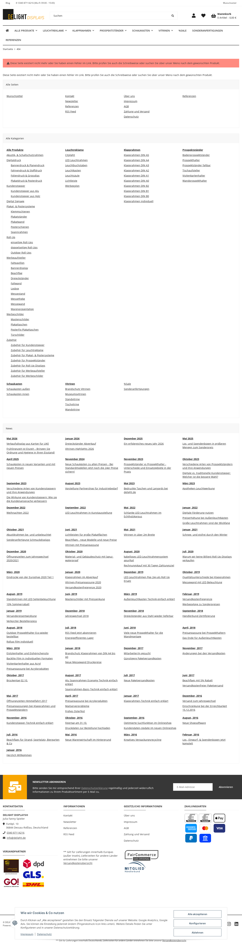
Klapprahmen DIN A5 (136, 155)
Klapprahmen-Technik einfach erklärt (146, 701)
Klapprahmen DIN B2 (136, 186)
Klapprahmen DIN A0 (136, 180)
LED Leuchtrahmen (76, 160)
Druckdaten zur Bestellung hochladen (87, 728)
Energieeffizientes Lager (79, 638)
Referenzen (70, 828)
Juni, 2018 (130, 627)
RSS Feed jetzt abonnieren (80, 632)
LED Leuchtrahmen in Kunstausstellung (88, 512)
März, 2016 (130, 734)
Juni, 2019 (71, 594)
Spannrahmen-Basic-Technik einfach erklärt (91, 689)
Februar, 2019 (190, 594)
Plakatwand (17, 221)
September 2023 (16, 483)
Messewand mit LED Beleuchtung (202, 582)
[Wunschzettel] (203, 15)
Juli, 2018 (70, 627)
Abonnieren (226, 787)
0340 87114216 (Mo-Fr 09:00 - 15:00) (36, 2)
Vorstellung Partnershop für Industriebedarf (91, 488)
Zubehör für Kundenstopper (27, 345)
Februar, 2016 (190, 734)
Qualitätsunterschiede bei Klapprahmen (206, 577)
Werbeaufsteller (16, 257)
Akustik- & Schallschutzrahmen (25, 155)
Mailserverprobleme (77, 706)
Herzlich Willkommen (19, 755)
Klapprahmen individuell (138, 201)
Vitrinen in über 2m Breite (139, 534)
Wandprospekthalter (194, 180)
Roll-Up (11, 237)
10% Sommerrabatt (18, 604)
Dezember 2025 (133, 438)
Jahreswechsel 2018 (77, 616)
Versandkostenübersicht (77, 863)
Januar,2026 (72, 438)
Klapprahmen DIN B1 (136, 191)
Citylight (70, 155)
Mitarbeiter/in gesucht (137, 653)
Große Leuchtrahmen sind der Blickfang (206, 523)
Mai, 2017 (12, 695)
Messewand (18, 304)
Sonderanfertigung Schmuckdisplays (28, 539)
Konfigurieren (197, 923)
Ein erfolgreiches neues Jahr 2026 (144, 443)
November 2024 (75, 459)
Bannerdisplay (19, 268)
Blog (8, 2)
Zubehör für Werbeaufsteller (28, 370)
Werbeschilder (15, 314)
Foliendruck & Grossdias (25, 175)
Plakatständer (19, 216)
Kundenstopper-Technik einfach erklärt (30, 723)
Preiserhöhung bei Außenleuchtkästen (205, 518)
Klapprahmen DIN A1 (136, 175)
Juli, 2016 (12, 734)
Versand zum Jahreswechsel (199, 701)
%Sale (127, 383)
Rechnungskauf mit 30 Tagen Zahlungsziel (149, 565)
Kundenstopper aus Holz (25, 196)
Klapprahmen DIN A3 (136, 165)
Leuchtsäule (72, 175)
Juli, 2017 (129, 675)
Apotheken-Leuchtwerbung (198, 488)
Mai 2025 (187, 438)
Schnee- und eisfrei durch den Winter (204, 534)
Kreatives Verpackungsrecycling (142, 739)
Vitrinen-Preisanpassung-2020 (83, 582)
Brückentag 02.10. (17, 680)
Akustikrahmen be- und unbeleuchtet (29, 534)
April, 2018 (188, 627)
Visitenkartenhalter (193, 175)
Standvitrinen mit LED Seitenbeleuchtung (31, 599)
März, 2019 (130, 594)
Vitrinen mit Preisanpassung (82, 545)
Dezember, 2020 (16, 551)
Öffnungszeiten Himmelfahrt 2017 (27, 701)
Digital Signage (15, 201)
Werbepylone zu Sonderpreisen (201, 604)
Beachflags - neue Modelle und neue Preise (91, 539)
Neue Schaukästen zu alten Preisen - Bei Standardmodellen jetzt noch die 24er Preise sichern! (91, 467)
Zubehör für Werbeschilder (27, 376)
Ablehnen (197, 932)
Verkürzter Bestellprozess (22, 621)
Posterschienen (20, 227)
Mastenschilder (20, 319)
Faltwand (16, 283)
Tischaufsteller (191, 170)
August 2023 (72, 483)
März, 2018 (13, 648)
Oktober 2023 (190, 459)
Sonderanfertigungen (136, 389)
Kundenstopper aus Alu (25, 191)
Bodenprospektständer (196, 155)
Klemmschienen (20, 211)
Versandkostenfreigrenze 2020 (83, 587)
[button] (193, 15)
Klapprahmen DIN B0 (136, 196)
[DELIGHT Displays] (7, 30)
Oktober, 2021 (15, 529)
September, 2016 (134, 717)
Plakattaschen (19, 324)
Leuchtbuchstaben (76, 165)
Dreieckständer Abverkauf (80, 443)
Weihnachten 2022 (18, 512)
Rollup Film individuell (20, 641)
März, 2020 (13, 572)
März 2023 (188, 483)
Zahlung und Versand (137, 834)
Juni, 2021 (71, 529)
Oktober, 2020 (74, 551)
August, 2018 (14, 627)
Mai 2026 (12, 438)
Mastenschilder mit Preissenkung (85, 599)
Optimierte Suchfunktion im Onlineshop (147, 723)
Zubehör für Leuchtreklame (27, 350)
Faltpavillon (17, 263)
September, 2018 (192, 610)
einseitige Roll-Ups (22, 242)
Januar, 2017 (131, 695)
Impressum (27, 934)
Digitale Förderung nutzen (198, 512)
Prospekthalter (191, 160)
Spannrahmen (19, 232)
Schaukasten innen (18, 394)
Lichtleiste (71, 180)
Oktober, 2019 (191, 572)
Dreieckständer (20, 278)
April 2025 (13, 459)
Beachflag (16, 273)
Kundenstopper (16, 186)
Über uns (129, 815)
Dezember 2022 (16, 507)
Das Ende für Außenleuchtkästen (202, 638)
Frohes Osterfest (75, 711)
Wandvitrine (72, 409)
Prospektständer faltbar (196, 165)
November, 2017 (192, 648)
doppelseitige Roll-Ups (24, 247)
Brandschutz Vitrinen (77, 389)
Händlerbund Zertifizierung (198, 616)
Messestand (18, 293)
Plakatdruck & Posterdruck (26, 180)
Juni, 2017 (188, 675)
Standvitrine (72, 399)
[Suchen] (173, 16)
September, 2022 (75, 507)
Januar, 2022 (190, 507)
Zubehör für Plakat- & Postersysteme (32, 355)
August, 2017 (73, 675)
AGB (126, 828)
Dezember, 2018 (75, 610)
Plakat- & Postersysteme (21, 206)
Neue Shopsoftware (194, 723)
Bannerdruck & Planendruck (27, 165)
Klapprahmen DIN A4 (136, 160)
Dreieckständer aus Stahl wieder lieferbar (148, 616)
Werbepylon (72, 186)
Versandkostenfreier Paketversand (202, 685)
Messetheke (18, 298)
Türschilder (17, 334)
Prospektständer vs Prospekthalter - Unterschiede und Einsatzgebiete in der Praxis (147, 467)
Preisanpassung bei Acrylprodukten (28, 668)
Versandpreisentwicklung (22, 616)
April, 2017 (71, 695)
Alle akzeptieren (197, 914)
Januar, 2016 (14, 750)
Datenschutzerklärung (94, 788)
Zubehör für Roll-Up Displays (28, 365)
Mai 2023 (129, 483)
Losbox (15, 288)
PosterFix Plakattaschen (25, 329)
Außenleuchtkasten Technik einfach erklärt (149, 599)
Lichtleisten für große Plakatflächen (86, 534)
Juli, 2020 (187, 551)
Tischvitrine (72, 404)
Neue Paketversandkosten (139, 680)
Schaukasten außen (18, 389)
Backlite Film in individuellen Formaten (30, 658)
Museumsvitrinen (75, 394)
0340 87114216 (15, 832)
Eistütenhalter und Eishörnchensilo (28, 653)
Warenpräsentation (22, 309)
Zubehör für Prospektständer (28, 360)
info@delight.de (16, 837)
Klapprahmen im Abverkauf (81, 577)
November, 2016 (17, 717)
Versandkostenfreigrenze (197, 599)
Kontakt (67, 815)
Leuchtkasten (73, 170)
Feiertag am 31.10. (76, 723)
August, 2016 (190, 717)
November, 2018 (134, 610)
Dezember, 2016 (192, 695)
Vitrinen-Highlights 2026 (79, 448)
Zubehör (12, 340)
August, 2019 (14, 594)
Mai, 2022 (129, 507)
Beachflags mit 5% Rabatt (197, 680)
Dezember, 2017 (133, 648)
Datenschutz (44, 934)
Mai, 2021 (129, 529)
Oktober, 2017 (15, 675)
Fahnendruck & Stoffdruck (26, 170)
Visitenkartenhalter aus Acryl (24, 663)
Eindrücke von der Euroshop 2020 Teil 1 (30, 577)
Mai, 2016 (71, 734)
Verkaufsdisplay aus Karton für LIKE (28, 443)
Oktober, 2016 (74, 717)
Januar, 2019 (14, 610)
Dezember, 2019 (133, 572)
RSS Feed (68, 834)
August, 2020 (132, 551)
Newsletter (69, 822)
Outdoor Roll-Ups (21, 252)
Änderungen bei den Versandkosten (203, 653)
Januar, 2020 (72, 572)
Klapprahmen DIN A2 (136, 170)
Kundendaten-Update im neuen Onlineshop (150, 728)
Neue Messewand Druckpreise (83, 662)
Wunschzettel (229, 2)
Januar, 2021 (190, 529)
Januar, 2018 (72, 648)
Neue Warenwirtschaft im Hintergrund (88, 739)
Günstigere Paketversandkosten (142, 658)
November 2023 (133, 459)
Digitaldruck (14, 160)
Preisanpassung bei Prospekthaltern (204, 632)
